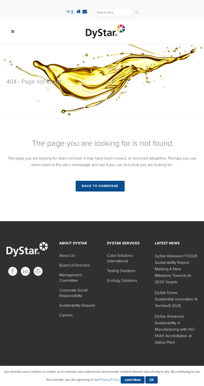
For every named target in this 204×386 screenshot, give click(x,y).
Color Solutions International (120, 258)
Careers (66, 315)
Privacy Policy (109, 380)
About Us (67, 255)
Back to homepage (100, 186)
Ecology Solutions (122, 280)
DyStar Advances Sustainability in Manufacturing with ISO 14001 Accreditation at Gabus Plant (174, 329)
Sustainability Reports (77, 305)
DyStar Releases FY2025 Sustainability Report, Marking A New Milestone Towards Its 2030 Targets (176, 269)
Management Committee (70, 278)
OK (151, 380)
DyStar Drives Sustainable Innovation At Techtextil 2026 (176, 299)
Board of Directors (74, 265)
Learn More (133, 380)
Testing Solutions (121, 270)
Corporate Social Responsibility (73, 293)
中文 (70, 11)
